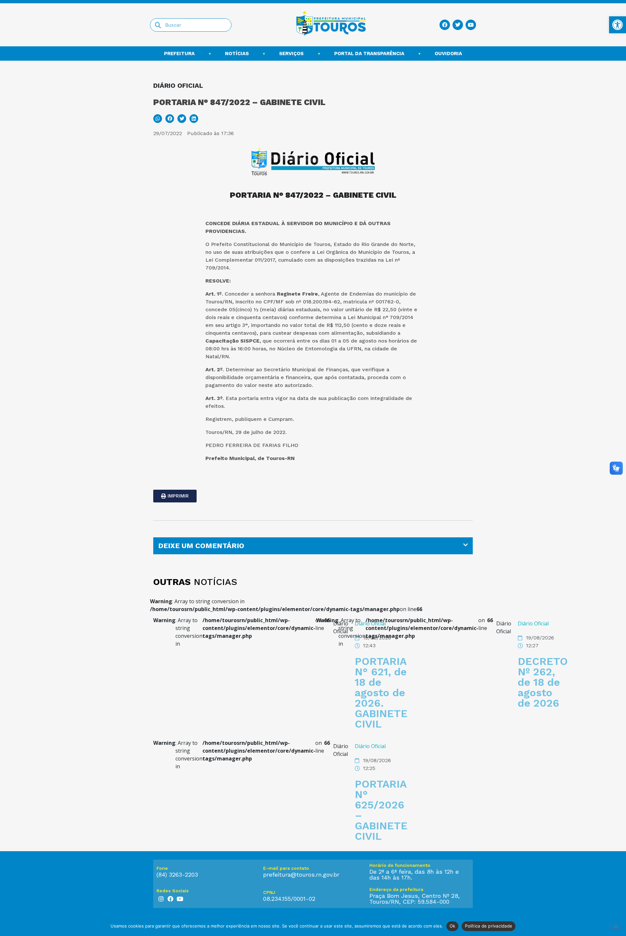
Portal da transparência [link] (369, 53)
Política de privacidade (488, 925)
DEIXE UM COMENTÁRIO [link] (201, 546)
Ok (452, 925)
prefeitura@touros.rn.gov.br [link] (301, 874)
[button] (157, 118)
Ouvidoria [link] (448, 53)
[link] (617, 24)
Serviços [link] (291, 53)
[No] (615, 926)
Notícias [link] (237, 53)
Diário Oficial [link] (533, 623)
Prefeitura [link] (179, 53)
